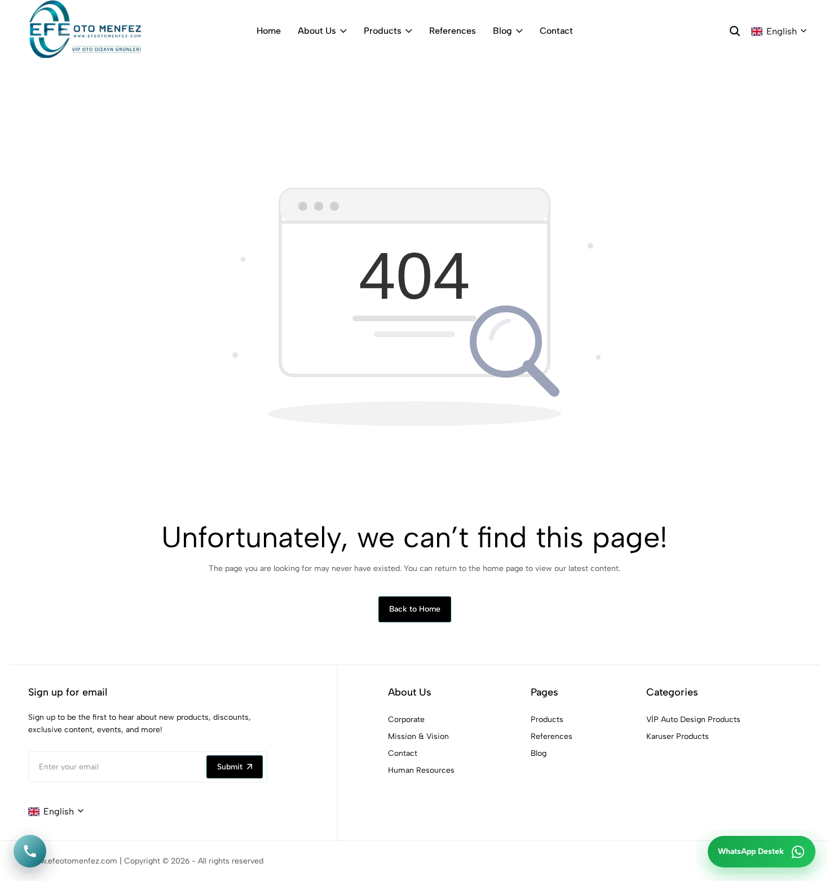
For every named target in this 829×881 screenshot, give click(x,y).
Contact (556, 30)
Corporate (406, 719)
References (452, 30)
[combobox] (778, 31)
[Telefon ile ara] (30, 851)
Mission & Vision (418, 736)
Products (383, 30)
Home (269, 30)
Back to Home (414, 609)
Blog (502, 30)
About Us (317, 30)
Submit (229, 767)
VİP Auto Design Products (693, 719)
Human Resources (421, 770)
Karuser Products (677, 736)
